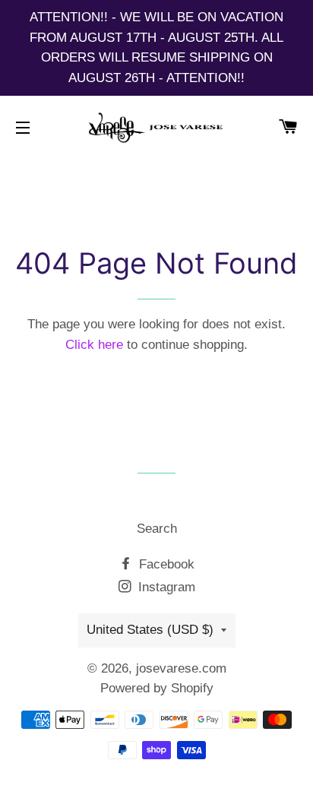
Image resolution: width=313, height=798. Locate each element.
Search (157, 528)
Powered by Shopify (156, 688)
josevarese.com (181, 668)
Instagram (164, 587)
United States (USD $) (150, 629)
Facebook (164, 564)
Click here (94, 344)
